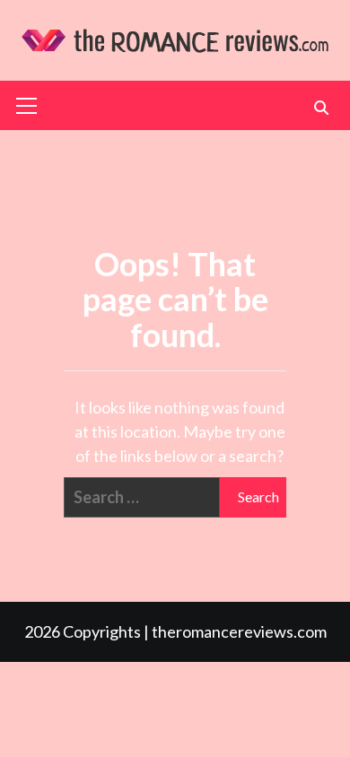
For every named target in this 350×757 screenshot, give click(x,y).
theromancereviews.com (239, 631)
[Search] (321, 108)
